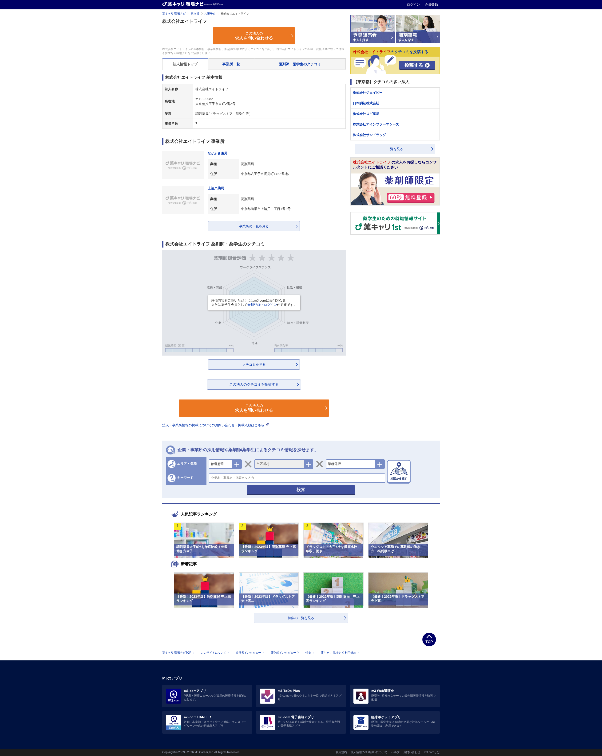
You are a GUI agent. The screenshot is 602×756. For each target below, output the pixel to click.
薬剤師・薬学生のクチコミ (300, 64)
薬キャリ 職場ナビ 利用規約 (338, 652)
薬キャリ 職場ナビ (174, 13)
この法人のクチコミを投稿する (254, 384)
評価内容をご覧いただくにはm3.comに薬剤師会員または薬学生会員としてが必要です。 (254, 302)
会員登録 (431, 4)
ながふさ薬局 (217, 153)
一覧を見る (395, 149)
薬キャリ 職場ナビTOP (176, 652)
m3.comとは (432, 752)
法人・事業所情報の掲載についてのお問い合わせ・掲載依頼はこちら (213, 425)
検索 (301, 489)
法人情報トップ (185, 64)
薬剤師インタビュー (283, 652)
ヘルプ (395, 752)
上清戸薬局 (216, 188)
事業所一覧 (231, 64)
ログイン (414, 4)
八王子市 (210, 13)
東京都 (195, 13)
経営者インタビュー (248, 652)
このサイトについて (213, 652)
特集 (308, 652)
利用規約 (341, 752)
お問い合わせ (411, 752)
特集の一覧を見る (301, 618)
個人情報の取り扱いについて (369, 752)
